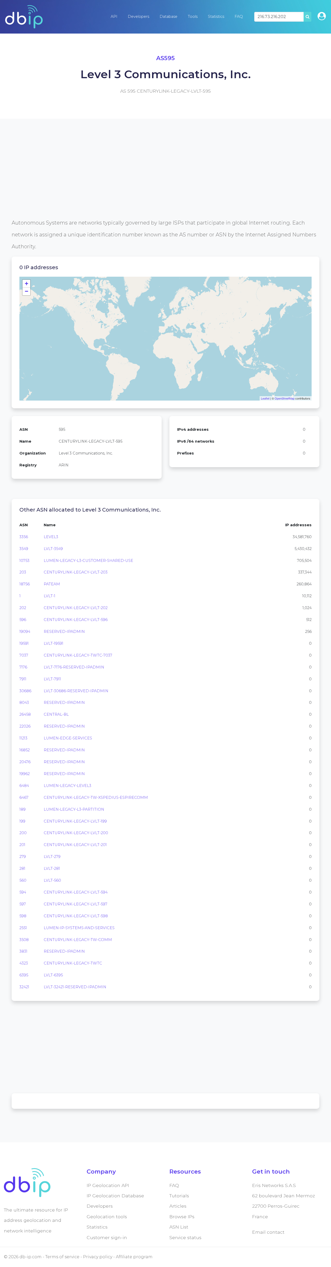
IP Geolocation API (108, 1185)
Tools (193, 16)
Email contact (268, 1232)
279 (22, 856)
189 (22, 809)
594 (22, 892)
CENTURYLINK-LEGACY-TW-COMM (78, 939)
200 (23, 833)
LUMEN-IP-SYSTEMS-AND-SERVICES (79, 928)
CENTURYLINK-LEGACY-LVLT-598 (76, 916)
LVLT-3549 (53, 548)
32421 (24, 987)
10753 (24, 560)
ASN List (178, 1227)
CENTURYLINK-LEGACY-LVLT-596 (76, 619)
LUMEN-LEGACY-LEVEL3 (67, 785)
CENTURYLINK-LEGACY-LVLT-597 (75, 904)
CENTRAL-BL (56, 714)
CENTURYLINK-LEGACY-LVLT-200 (76, 833)
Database (168, 16)
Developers (138, 16)
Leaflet (265, 398)
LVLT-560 (52, 880)
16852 (24, 750)
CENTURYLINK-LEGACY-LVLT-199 (75, 821)
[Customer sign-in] (322, 16)
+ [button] (26, 283)
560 (22, 880)
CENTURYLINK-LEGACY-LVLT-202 (76, 607)
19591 (24, 643)
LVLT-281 (52, 868)
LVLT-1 (49, 596)
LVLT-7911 (52, 679)
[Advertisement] (165, 181)
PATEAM (52, 584)
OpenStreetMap (285, 398)
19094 (24, 631)
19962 (24, 773)
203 (22, 572)
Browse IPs (181, 1216)
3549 (23, 548)
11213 (23, 738)
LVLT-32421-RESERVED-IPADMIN (75, 987)
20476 (25, 762)
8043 (24, 702)
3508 (24, 939)
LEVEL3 (51, 537)
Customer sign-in (107, 1237)
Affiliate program (134, 1256)
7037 (23, 655)
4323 (23, 963)
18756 (24, 584)
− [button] (26, 291)
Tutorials (179, 1195)
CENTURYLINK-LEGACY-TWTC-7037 (78, 655)
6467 (23, 797)
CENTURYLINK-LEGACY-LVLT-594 (76, 892)
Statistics (216, 16)
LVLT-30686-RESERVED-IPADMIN (76, 691)
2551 (23, 928)
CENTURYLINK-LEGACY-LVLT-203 (76, 572)
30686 (25, 691)
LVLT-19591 (53, 643)
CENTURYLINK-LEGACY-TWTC (73, 963)
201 (22, 844)
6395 (23, 975)
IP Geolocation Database (115, 1195)
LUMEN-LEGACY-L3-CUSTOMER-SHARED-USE (88, 560)
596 (22, 619)
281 (22, 868)
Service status (185, 1237)
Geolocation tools (107, 1216)
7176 (23, 667)
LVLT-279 (52, 856)
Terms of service (62, 1256)
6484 (24, 785)
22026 (25, 726)
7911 (22, 679)
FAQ (239, 16)
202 (22, 607)
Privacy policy (97, 1256)
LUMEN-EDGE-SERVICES (68, 738)
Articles (177, 1206)
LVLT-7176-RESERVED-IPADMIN (74, 667)
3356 (23, 537)
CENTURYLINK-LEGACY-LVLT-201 (75, 844)
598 (22, 916)
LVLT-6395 (53, 975)
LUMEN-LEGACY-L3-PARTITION (74, 809)
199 (22, 821)
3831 (23, 951)
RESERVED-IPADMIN (64, 631)
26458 (25, 714)
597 (22, 904)
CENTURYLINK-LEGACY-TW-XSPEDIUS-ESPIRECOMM (96, 797)
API (114, 16)
